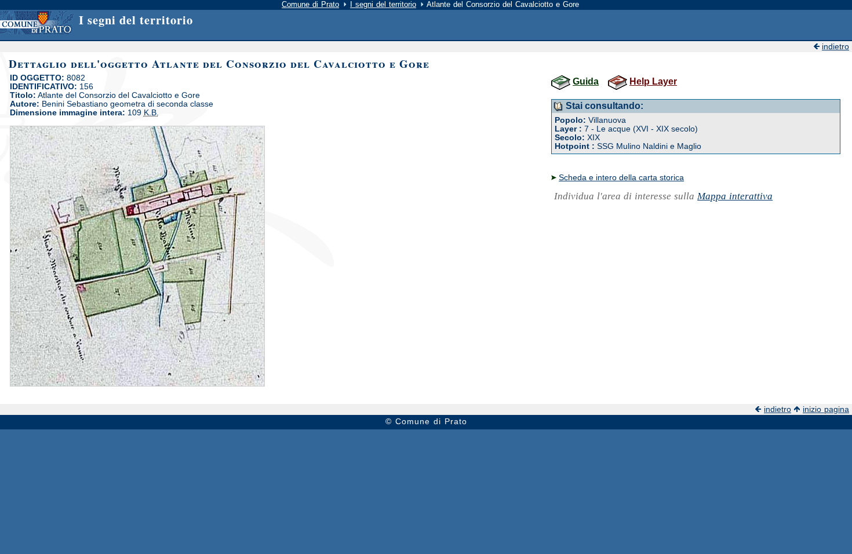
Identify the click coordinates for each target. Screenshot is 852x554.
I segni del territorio (383, 4)
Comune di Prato (310, 4)
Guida (586, 81)
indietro (835, 46)
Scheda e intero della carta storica (621, 177)
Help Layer (653, 81)
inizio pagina (826, 409)
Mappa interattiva (735, 196)
